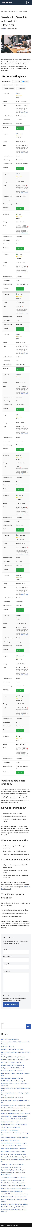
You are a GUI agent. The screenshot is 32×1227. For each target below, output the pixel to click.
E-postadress (7, 956)
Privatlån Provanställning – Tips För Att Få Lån (13, 1207)
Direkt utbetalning (9, 88)
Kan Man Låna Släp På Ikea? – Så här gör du (12, 1070)
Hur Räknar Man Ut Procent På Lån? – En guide (13, 1081)
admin (4, 28)
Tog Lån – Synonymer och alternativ (10, 1127)
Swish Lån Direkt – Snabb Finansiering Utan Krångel (14, 1137)
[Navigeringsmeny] (28, 2)
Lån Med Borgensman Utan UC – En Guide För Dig (14, 1124)
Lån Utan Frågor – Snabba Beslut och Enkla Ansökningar (16, 1188)
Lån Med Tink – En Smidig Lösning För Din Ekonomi (14, 1204)
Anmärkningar (20, 85)
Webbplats (6, 964)
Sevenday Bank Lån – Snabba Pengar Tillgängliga (14, 1116)
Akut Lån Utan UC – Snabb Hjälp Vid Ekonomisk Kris (14, 1146)
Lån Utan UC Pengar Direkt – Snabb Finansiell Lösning (15, 1059)
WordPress (15, 1225)
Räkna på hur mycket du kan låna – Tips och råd (13, 1148)
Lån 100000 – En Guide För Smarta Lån (11, 1062)
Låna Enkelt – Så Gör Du (7, 1046)
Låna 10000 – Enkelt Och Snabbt (9, 1130)
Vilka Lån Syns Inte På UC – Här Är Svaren (12, 1097)
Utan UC (26, 81)
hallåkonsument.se (24, 112)
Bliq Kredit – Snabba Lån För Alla (10, 1039)
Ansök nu (19, 128)
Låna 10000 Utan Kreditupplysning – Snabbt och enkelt (15, 1113)
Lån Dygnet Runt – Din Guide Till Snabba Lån (12, 1068)
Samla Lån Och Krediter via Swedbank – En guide (14, 1143)
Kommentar (7, 971)
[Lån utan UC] (6, 2)
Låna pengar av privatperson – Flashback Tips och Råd (15, 1105)
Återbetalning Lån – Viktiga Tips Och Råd (12, 1078)
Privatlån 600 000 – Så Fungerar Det (11, 1167)
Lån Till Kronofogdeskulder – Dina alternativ (13, 1151)
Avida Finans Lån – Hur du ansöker (10, 1121)
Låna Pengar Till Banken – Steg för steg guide (13, 1057)
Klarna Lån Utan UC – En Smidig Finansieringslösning (15, 1157)
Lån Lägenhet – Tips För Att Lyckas (10, 1140)
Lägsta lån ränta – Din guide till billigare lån (12, 1180)
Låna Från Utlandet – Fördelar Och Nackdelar (13, 1183)
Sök (2, 1023)
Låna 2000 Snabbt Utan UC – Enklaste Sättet (13, 1185)
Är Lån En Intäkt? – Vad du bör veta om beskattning (14, 1194)
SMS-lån (17, 81)
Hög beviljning (9, 85)
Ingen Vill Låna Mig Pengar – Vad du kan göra (13, 1170)
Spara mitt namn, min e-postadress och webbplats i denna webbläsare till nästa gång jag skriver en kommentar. (14, 998)
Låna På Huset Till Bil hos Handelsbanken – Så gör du (15, 1108)
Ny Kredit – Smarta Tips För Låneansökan (12, 1049)
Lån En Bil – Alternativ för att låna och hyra (12, 1065)
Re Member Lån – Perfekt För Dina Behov (12, 1110)
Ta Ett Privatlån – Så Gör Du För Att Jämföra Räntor (14, 1119)
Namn (5, 949)
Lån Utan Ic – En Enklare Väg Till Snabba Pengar (13, 1154)
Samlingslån (22, 88)
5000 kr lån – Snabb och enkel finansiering (12, 1164)
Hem (2, 11)
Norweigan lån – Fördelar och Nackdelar (12, 1191)
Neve (2, 1225)
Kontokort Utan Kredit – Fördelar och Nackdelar (13, 1196)
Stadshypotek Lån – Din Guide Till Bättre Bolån (13, 1177)
